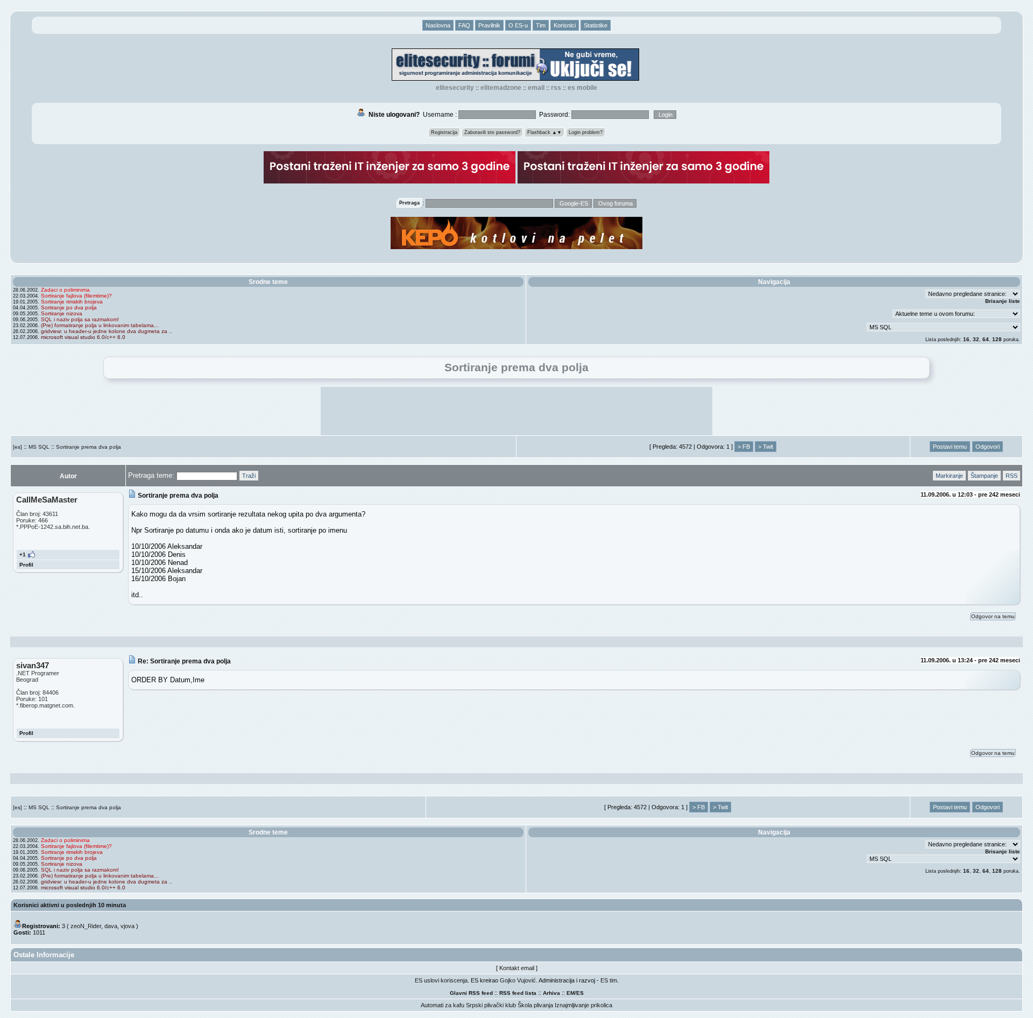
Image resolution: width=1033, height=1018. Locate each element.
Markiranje (949, 475)
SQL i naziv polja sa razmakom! (80, 319)
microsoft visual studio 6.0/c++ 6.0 (83, 337)
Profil (26, 565)
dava (110, 926)
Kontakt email (516, 968)
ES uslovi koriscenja (441, 980)
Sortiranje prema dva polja (88, 447)
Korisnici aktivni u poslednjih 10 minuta (69, 905)
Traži (249, 475)
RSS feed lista (517, 993)
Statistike (595, 25)
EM (571, 993)
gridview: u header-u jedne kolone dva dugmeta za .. (106, 331)
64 (985, 339)
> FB (744, 446)
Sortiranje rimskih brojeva (72, 302)
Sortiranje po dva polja (69, 307)
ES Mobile (582, 87)
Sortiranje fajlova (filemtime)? (76, 296)
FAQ (464, 25)
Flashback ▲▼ (544, 132)
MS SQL (39, 447)
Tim (541, 25)
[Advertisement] (516, 411)
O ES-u (518, 25)
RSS (556, 87)
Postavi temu (950, 446)
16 (966, 339)
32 (976, 339)
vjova (128, 926)
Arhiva (551, 993)
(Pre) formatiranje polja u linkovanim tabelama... (100, 325)
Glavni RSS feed (471, 993)
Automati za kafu (442, 1005)
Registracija (444, 132)
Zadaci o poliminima (65, 290)
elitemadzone (500, 87)
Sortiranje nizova (61, 313)
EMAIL (536, 87)
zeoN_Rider (85, 926)
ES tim (608, 980)
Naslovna (438, 25)
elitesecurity (455, 87)
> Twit (765, 446)
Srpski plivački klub (491, 1005)
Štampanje (984, 475)
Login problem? (586, 132)
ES (580, 993)
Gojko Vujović (518, 980)
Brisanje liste (1002, 301)
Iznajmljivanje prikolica (583, 1005)
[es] (17, 447)
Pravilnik (489, 25)
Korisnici (565, 25)
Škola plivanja (535, 1005)
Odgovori (987, 446)
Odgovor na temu (993, 616)
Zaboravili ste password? (492, 132)
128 (997, 339)
